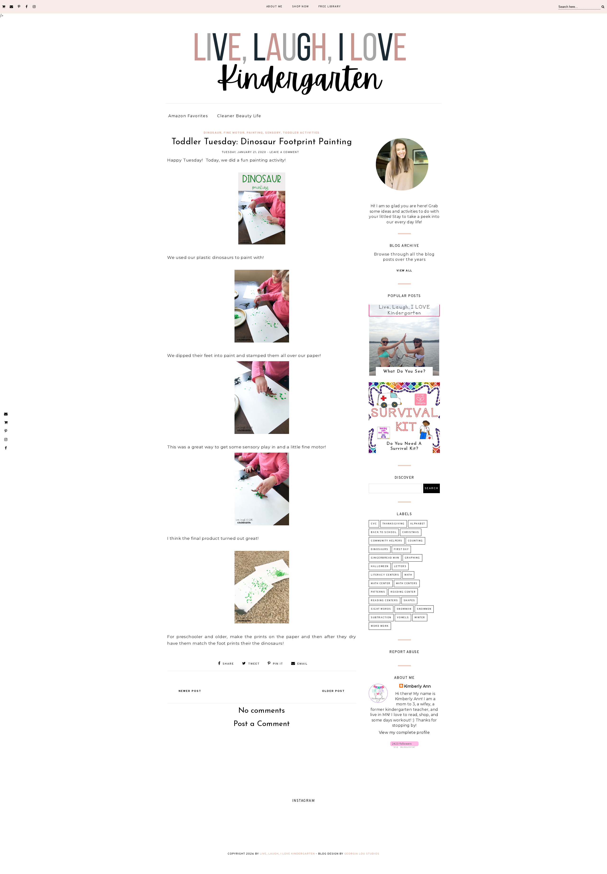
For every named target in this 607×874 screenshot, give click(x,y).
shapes (409, 600)
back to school (384, 532)
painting (255, 133)
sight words (381, 609)
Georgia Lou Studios (361, 854)
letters (400, 566)
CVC (374, 523)
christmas (410, 532)
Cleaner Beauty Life (239, 116)
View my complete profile (404, 732)
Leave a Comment (284, 152)
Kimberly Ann (417, 686)
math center (381, 583)
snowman (404, 609)
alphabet (417, 523)
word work (380, 626)
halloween (380, 566)
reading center (403, 592)
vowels (403, 617)
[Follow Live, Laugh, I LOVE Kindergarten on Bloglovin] (404, 746)
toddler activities (301, 133)
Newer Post (190, 691)
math (408, 575)
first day (401, 549)
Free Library (329, 6)
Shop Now (300, 6)
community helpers (386, 540)
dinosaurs (379, 549)
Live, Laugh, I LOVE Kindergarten (287, 854)
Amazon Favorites (188, 116)
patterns (378, 592)
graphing (412, 557)
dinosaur (212, 133)
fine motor (234, 133)
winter (419, 617)
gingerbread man (385, 557)
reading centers (384, 600)
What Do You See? (404, 371)
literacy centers (385, 575)
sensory (273, 133)
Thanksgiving (393, 523)
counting (415, 540)
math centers (407, 583)
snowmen (424, 609)
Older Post (333, 691)
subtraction (381, 617)
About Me (274, 6)
